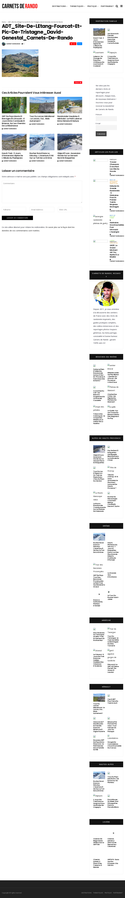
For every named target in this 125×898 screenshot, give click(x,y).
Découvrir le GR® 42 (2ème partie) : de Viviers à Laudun (113, 668)
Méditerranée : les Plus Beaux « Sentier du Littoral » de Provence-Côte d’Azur (113, 377)
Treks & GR (114, 183)
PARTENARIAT (107, 6)
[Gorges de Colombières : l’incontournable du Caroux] (113, 737)
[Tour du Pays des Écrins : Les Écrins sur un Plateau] (109, 773)
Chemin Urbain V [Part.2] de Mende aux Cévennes (112, 843)
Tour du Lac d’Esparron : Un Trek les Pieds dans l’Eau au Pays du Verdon (98, 476)
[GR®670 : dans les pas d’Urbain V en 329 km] (113, 853)
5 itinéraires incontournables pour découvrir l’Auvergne (117, 226)
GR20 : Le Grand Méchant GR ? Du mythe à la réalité (114, 251)
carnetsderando (13, 44)
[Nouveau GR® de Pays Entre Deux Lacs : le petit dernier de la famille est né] (94, 736)
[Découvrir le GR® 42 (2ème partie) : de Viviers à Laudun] (113, 655)
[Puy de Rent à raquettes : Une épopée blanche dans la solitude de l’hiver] (109, 447)
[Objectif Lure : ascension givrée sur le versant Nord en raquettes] (69, 142)
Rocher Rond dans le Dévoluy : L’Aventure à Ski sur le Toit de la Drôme (41, 155)
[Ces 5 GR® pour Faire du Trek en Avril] (109, 695)
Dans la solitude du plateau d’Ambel (98, 603)
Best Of (112, 180)
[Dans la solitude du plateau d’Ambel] (99, 594)
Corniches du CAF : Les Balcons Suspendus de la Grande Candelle (99, 396)
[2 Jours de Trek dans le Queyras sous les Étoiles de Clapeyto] (112, 52)
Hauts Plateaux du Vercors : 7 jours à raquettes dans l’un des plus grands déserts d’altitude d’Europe (113, 551)
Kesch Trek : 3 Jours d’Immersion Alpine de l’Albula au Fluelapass (12, 155)
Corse (112, 240)
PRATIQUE (92, 6)
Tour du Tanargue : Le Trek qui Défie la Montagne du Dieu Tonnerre (113, 641)
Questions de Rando (114, 182)
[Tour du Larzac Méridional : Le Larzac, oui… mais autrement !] (42, 105)
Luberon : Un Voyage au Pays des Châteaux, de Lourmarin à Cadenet (98, 61)
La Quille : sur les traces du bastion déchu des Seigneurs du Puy (113, 414)
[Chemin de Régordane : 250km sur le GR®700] (99, 833)
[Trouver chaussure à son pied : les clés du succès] (100, 164)
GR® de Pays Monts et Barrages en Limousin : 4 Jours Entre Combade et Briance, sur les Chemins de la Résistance (13, 121)
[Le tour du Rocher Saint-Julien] (109, 591)
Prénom (99, 114)
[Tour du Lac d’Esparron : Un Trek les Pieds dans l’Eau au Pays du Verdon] (94, 467)
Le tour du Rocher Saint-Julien (113, 597)
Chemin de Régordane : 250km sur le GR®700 (98, 842)
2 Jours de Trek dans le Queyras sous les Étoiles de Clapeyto (113, 60)
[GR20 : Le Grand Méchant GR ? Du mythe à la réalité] (100, 245)
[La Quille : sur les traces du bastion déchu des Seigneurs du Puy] (112, 407)
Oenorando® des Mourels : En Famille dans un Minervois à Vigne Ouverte (99, 727)
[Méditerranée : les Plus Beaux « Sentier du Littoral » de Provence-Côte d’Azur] (113, 367)
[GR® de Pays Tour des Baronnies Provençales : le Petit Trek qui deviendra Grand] (99, 568)
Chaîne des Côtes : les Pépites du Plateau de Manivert (112, 398)
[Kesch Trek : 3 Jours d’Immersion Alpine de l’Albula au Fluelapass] (14, 142)
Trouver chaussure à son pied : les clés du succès (114, 166)
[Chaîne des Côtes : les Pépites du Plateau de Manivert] (113, 388)
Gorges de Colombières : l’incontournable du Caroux (114, 745)
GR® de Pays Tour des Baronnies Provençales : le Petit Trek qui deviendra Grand (99, 581)
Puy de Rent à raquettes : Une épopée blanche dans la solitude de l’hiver (113, 455)
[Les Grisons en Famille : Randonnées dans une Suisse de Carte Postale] (109, 29)
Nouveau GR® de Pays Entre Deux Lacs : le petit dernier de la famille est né (98, 745)
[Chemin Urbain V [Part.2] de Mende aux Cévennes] (113, 833)
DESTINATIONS (59, 6)
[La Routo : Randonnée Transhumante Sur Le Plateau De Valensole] (99, 496)
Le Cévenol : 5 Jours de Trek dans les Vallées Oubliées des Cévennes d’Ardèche (98, 660)
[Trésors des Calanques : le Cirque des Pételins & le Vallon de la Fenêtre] (99, 408)
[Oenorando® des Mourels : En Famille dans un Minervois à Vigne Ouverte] (94, 718)
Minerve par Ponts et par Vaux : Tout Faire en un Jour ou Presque (112, 727)
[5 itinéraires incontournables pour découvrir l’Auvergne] (100, 220)
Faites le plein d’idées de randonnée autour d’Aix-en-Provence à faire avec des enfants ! (99, 375)
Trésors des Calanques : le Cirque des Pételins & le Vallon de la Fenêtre (99, 419)
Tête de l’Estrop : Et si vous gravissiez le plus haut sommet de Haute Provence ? (113, 481)
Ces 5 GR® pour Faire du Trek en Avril (113, 701)
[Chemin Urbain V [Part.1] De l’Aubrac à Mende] (99, 853)
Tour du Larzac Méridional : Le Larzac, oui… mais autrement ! (42, 118)
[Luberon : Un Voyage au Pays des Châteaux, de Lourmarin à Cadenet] (98, 52)
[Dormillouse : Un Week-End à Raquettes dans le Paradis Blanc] (109, 795)
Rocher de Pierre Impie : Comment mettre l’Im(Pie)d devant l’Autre (113, 501)
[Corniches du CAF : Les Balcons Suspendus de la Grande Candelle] (94, 387)
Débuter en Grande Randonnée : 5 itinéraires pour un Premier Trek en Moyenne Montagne (115, 196)
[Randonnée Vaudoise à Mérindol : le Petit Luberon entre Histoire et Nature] (69, 105)
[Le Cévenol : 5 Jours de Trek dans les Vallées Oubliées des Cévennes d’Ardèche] (97, 650)
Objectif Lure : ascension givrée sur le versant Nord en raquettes (68, 155)
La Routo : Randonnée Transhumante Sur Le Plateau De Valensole (99, 507)
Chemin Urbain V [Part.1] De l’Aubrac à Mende (97, 863)
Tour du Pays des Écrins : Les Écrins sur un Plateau (113, 780)
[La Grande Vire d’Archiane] (113, 567)
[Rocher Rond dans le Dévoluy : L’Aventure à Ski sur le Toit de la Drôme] (42, 142)
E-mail (98, 123)
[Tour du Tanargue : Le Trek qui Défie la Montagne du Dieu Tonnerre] (113, 630)
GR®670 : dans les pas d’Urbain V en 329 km (113, 862)
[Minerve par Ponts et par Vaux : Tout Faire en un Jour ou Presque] (109, 718)
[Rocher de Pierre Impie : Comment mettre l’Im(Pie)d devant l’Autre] (109, 493)
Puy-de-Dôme (112, 217)
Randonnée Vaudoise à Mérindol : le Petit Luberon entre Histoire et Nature (69, 118)
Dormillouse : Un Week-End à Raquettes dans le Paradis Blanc (113, 803)
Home (4, 22)
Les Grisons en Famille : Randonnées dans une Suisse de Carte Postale (113, 38)
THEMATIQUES (76, 6)
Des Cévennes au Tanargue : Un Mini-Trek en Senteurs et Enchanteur (99, 636)
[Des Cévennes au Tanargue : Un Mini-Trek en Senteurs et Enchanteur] (94, 629)
